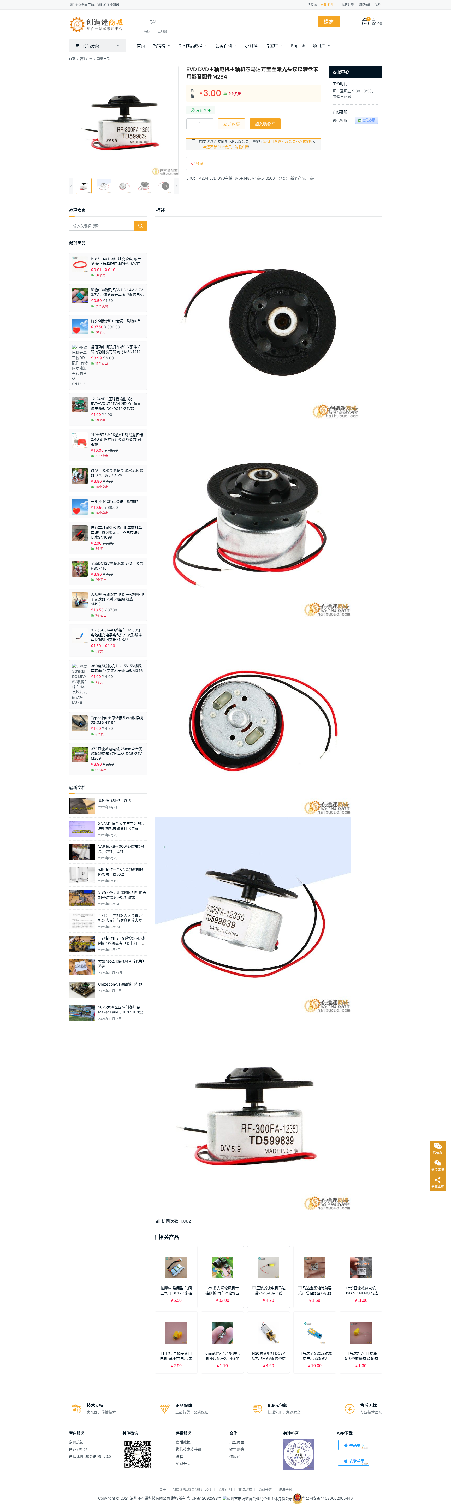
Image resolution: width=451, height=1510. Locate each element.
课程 (179, 1456)
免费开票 (183, 1463)
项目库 (319, 45)
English (298, 45)
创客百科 (223, 45)
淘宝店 (271, 45)
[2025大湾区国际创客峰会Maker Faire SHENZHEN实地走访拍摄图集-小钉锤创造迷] (82, 1013)
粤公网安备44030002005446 (327, 1498)
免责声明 (225, 1489)
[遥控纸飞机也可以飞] (82, 806)
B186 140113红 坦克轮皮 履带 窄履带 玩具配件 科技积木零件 (116, 261)
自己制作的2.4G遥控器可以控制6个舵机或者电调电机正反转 (122, 943)
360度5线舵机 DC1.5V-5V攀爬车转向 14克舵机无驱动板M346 (117, 668)
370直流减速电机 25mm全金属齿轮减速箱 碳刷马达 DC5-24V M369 (116, 753)
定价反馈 (76, 1442)
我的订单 (347, 5)
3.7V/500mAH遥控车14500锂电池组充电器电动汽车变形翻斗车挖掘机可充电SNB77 (116, 635)
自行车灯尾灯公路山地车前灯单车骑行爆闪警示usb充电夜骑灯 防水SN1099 (116, 532)
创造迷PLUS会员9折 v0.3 (90, 1456)
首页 (141, 45)
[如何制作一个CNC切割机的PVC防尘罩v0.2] (82, 875)
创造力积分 (78, 1449)
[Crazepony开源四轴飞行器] (82, 990)
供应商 (234, 1456)
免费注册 (326, 5)
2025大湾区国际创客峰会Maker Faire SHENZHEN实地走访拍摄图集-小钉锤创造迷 (122, 1012)
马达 (147, 31)
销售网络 (236, 1449)
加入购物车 (265, 124)
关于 (162, 1489)
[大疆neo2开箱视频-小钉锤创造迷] (82, 967)
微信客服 (369, 120)
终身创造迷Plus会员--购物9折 (287, 141)
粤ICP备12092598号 (205, 1498)
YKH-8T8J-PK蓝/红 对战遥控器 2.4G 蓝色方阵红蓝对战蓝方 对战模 (117, 439)
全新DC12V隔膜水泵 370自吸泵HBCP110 (117, 565)
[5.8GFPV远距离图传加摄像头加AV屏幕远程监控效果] (82, 898)
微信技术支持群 (188, 1449)
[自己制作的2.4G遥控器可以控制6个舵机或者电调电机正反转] (82, 944)
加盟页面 (236, 1442)
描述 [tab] (160, 210)
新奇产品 (297, 178)
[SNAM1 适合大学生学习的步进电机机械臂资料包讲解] (82, 829)
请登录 (312, 5)
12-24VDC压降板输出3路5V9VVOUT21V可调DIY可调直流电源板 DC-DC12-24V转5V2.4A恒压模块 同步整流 (116, 404)
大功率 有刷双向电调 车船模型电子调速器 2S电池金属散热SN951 (117, 599)
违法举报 (285, 1489)
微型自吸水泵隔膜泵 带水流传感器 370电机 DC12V (117, 472)
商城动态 (245, 1489)
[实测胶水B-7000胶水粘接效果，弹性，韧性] (82, 852)
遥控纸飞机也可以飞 (114, 800)
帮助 (377, 5)
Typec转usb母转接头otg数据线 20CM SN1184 (117, 720)
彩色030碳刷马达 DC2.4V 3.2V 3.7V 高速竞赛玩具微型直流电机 (117, 292)
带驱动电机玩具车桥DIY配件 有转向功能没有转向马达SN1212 (116, 349)
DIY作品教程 (190, 45)
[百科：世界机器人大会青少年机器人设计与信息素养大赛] (82, 921)
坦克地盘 (161, 31)
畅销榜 (159, 45)
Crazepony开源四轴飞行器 (120, 984)
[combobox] (231, 21)
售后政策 (183, 1442)
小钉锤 (251, 45)
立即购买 (231, 124)
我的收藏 (364, 5)
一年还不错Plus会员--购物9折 (223, 147)
